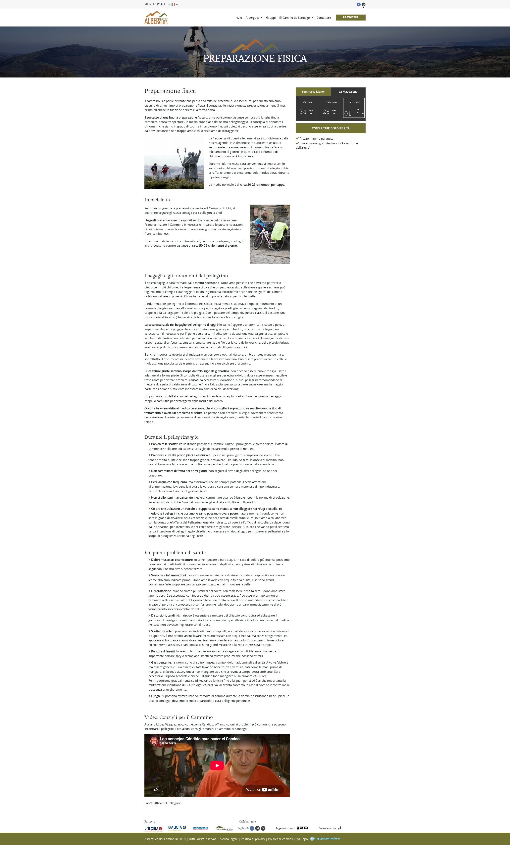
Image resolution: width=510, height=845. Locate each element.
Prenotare (350, 17)
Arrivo (307, 102)
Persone (354, 102)
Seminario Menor (313, 91)
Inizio (238, 18)
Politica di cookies (280, 839)
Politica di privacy (253, 839)
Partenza (331, 102)
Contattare (324, 18)
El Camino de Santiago (295, 18)
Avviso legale (229, 839)
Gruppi (271, 18)
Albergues (253, 18)
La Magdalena (348, 91)
